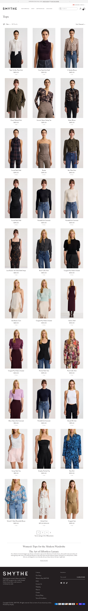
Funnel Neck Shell (16, 170)
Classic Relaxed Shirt (16, 120)
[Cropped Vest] (72, 499)
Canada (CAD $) (79, 5)
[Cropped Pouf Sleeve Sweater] (72, 248)
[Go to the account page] (80, 8)
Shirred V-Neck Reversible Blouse (16, 521)
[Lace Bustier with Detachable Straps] (16, 248)
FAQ (37, 581)
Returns (38, 590)
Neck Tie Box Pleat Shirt (16, 70)
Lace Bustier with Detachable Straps (16, 271)
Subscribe (81, 577)
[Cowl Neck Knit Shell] (44, 48)
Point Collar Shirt (71, 371)
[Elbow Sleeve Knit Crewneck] (16, 399)
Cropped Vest (72, 521)
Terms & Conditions (41, 598)
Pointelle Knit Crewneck (44, 220)
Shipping (38, 587)
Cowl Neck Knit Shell (44, 70)
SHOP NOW (46, 1)
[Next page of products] (50, 532)
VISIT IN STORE (55, 1)
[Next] (70, 1)
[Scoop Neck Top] (16, 449)
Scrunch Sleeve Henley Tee (44, 120)
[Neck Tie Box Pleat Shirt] (16, 48)
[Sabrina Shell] (72, 298)
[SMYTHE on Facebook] (61, 583)
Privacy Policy (39, 595)
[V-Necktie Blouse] (72, 48)
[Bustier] (44, 148)
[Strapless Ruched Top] (44, 449)
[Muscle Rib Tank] (72, 399)
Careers (38, 592)
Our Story (38, 575)
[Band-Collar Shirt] (44, 248)
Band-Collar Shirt (44, 271)
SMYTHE (16, 603)
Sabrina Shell (71, 321)
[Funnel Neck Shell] (16, 148)
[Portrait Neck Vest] (44, 348)
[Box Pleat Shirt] (72, 148)
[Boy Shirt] (72, 449)
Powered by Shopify (8, 604)
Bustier (44, 170)
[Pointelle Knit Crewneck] (44, 198)
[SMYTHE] (10, 9)
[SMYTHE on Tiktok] (67, 583)
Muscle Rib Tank (71, 421)
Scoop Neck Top (16, 471)
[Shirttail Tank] (44, 499)
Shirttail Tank (43, 521)
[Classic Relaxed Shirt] (16, 98)
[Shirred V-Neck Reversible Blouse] (16, 499)
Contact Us (39, 584)
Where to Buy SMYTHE (42, 578)
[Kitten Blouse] (72, 98)
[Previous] (18, 1)
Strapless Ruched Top (44, 471)
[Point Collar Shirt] (72, 348)
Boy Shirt (71, 471)
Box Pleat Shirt (72, 170)
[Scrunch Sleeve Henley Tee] (44, 98)
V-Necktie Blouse (72, 70)
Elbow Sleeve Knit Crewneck (16, 421)
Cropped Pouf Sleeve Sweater (72, 271)
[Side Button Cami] (16, 298)
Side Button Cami (16, 321)
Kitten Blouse (71, 120)
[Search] (61, 9)
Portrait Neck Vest (44, 371)
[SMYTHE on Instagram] (64, 583)
